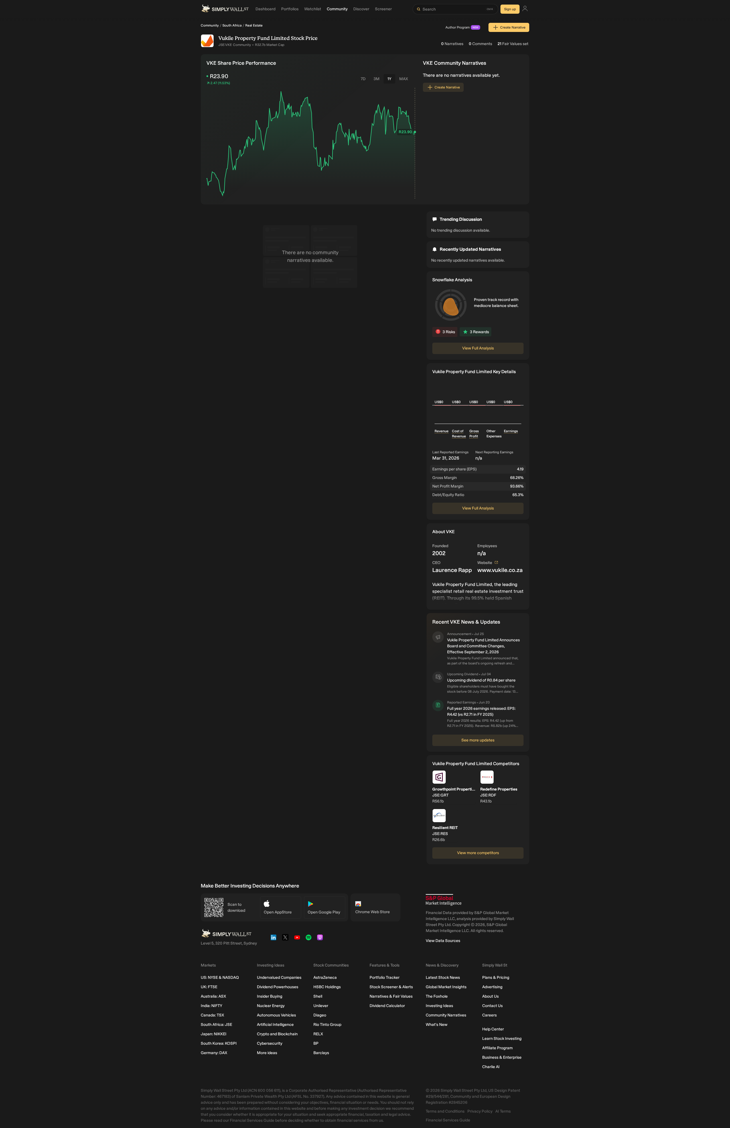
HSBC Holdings (327, 987)
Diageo (319, 1015)
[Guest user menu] (525, 9)
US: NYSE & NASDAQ (220, 977)
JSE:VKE (225, 45)
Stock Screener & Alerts (391, 987)
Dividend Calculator (387, 1005)
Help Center (493, 1029)
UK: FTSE (209, 987)
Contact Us (492, 1005)
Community (210, 25)
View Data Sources (443, 940)
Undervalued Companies (279, 977)
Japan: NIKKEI (213, 1034)
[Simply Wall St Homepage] (225, 9)
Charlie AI (491, 1066)
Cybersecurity (269, 1043)
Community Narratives (446, 1015)
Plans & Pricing (495, 977)
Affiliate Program (497, 1048)
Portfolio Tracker (385, 977)
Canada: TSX (212, 1015)
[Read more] (478, 592)
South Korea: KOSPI (219, 1043)
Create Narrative (513, 27)
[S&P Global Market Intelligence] (443, 900)
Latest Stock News (443, 977)
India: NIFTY (211, 1005)
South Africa (232, 25)
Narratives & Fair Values (391, 996)
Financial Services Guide (448, 1120)
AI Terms (503, 1111)
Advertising (492, 987)
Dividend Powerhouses (277, 987)
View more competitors (478, 852)
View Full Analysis (478, 348)
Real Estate (254, 25)
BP (316, 1043)
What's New (436, 1024)
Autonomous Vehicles (276, 1015)
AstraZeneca (325, 977)
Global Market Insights (446, 987)
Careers (489, 1015)
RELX (318, 1034)
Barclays (321, 1052)
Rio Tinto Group (327, 1024)
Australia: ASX (213, 996)
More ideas (267, 1052)
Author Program (461, 27)
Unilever (320, 1005)
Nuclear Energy (271, 1005)
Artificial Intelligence (275, 1024)
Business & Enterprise (502, 1057)
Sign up (510, 9)
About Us (490, 996)
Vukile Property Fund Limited (254, 38)
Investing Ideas (439, 1005)
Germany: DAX (214, 1052)
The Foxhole (437, 996)
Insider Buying (269, 996)
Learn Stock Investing (502, 1038)
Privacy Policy (479, 1111)
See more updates (477, 740)
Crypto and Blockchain (277, 1034)
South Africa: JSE (216, 1024)
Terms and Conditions (445, 1111)
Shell (317, 996)
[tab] (363, 79)
